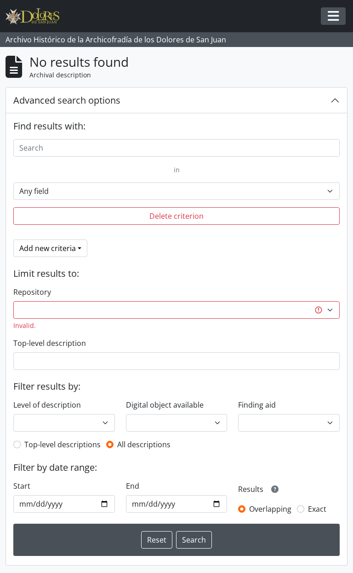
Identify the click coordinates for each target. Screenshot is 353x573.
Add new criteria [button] (47, 248)
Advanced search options (66, 100)
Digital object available (165, 405)
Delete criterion (176, 216)
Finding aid (257, 405)
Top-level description (49, 343)
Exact (317, 509)
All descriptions (144, 444)
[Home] (36, 16)
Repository (32, 292)
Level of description (47, 405)
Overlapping (270, 509)
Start (21, 486)
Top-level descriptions (62, 444)
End (132, 486)
